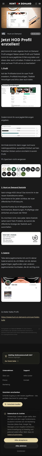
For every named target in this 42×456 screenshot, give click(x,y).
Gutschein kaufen (13, 404)
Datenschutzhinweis (15, 435)
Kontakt (26, 380)
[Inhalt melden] (39, 329)
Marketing (6, 384)
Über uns (6, 376)
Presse (5, 380)
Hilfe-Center (28, 376)
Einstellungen (21, 451)
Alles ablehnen (21, 446)
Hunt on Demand (16, 328)
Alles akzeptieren (21, 440)
